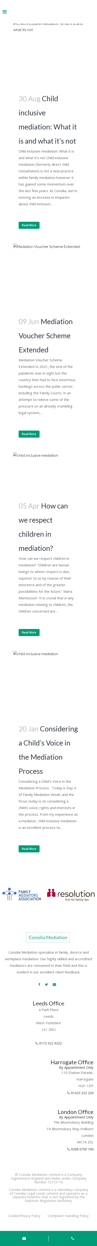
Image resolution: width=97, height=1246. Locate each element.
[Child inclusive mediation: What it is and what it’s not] (48, 56)
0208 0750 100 (81, 1149)
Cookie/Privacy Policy (24, 1216)
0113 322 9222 (50, 1043)
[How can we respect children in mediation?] (48, 475)
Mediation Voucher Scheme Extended (46, 335)
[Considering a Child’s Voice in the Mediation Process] (48, 686)
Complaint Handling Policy (68, 1218)
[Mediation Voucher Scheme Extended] (48, 279)
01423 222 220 (81, 1093)
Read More (29, 225)
